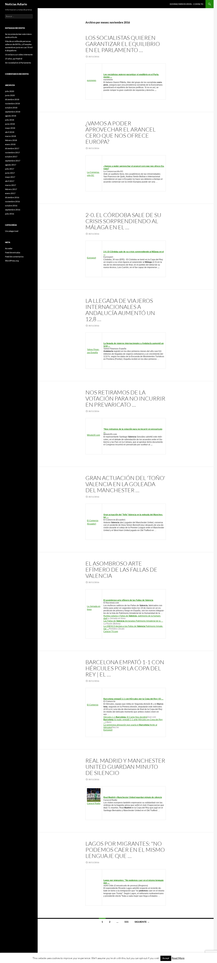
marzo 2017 (10, 185)
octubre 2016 (11, 205)
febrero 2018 (11, 140)
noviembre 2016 (12, 201)
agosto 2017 (10, 164)
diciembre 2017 (12, 148)
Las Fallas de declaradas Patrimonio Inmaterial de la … (133, 621)
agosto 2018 (10, 115)
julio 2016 (9, 213)
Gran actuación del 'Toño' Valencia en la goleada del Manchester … (125, 484)
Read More (178, 958)
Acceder (9, 248)
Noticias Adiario (16, 4)
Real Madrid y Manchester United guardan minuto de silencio (125, 766)
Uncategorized (11, 231)
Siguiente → (142, 921)
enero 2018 (10, 144)
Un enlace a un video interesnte (19, 54)
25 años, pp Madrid (13, 58)
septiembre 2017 (12, 160)
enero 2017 (10, 193)
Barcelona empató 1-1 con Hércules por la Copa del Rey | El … (124, 668)
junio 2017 (10, 173)
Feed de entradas (12, 252)
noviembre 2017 (12, 152)
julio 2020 (9, 91)
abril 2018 (9, 132)
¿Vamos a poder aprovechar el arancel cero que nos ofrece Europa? (120, 132)
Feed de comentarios (14, 256)
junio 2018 (10, 124)
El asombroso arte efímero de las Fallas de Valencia (121, 569)
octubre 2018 (11, 107)
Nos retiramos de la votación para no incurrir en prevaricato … (125, 398)
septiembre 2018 (12, 111)
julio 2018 (9, 120)
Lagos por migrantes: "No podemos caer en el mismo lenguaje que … (125, 849)
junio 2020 (10, 95)
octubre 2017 (11, 156)
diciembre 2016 (12, 197)
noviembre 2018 (12, 103)
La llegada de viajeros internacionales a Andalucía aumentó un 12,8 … (120, 309)
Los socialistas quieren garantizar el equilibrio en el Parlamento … (122, 43)
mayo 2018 (10, 128)
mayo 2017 (10, 177)
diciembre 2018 (12, 99)
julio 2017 (9, 169)
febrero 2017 (11, 189)
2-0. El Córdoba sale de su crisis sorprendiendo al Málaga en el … (123, 221)
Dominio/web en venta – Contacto (186, 4)
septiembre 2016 (12, 209)
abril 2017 (9, 181)
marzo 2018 (10, 136)
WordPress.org (12, 260)
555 (126, 921)
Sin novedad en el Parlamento (18, 62)
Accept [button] (165, 958)
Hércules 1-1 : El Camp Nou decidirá (125, 717)
